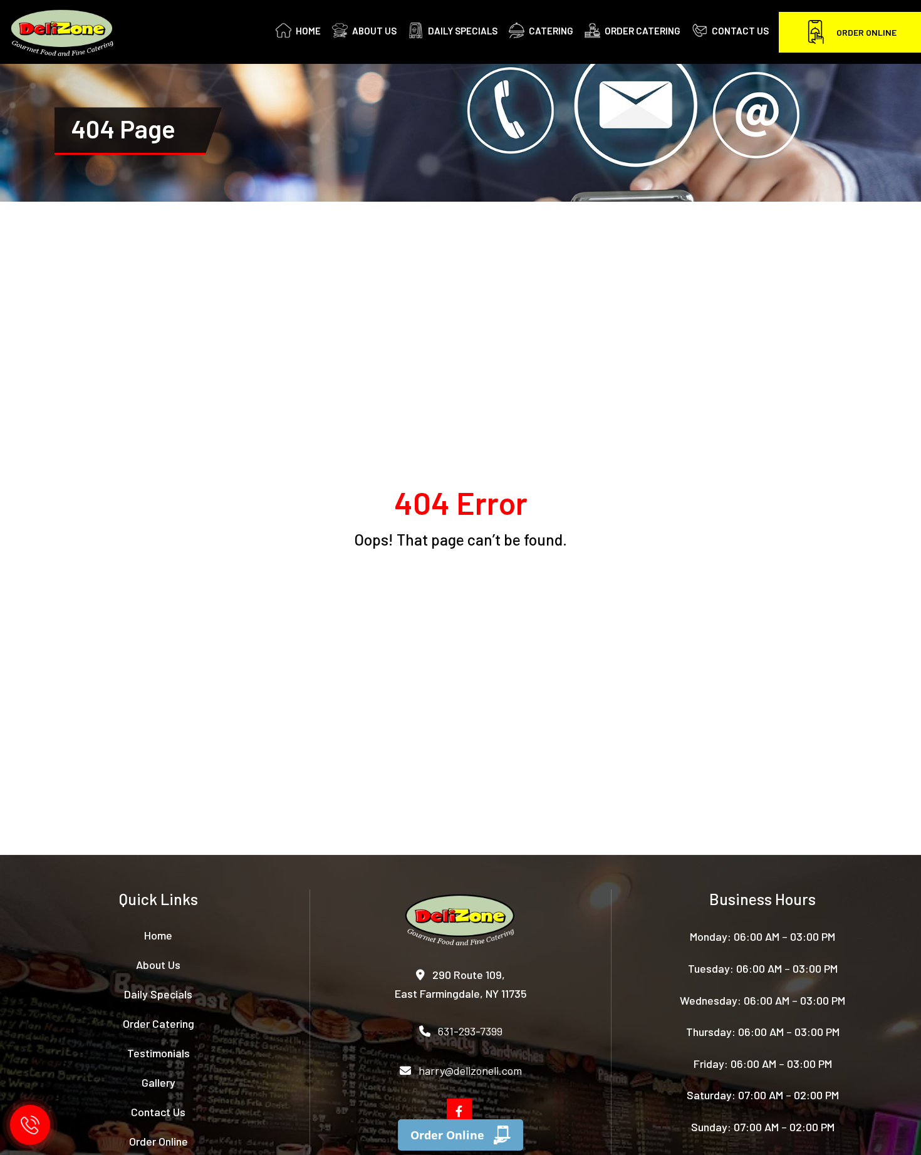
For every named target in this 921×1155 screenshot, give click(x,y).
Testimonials (158, 1053)
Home (158, 935)
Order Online (866, 32)
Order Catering (158, 1023)
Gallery (158, 1082)
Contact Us (158, 1112)
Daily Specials (158, 994)
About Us (158, 964)
